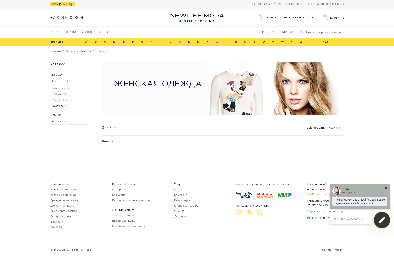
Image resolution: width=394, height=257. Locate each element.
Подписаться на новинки (128, 226)
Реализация (182, 200)
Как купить (119, 195)
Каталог (70, 51)
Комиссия (180, 195)
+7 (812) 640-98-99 (67, 18)
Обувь (59, 94)
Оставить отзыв (61, 216)
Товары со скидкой (63, 195)
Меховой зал (63, 100)
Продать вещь (62, 4)
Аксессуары (64, 88)
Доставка (180, 216)
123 (325, 42)
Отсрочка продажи (186, 205)
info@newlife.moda (319, 194)
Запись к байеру (123, 215)
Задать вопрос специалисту (325, 211)
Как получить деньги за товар (132, 200)
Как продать (120, 189)
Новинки (70, 32)
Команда (56, 227)
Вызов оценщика (123, 221)
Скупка (178, 189)
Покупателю (286, 32)
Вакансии (56, 221)
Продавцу (267, 32)
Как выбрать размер (63, 211)
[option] (223, 88)
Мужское (60, 75)
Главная (55, 51)
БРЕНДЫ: (56, 42)
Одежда (100, 51)
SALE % (54, 32)
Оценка (179, 211)
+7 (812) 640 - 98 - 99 (320, 205)
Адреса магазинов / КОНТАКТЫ (71, 250)
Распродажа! (58, 121)
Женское (85, 51)
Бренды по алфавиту (64, 200)
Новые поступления (64, 189)
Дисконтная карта (62, 205)
